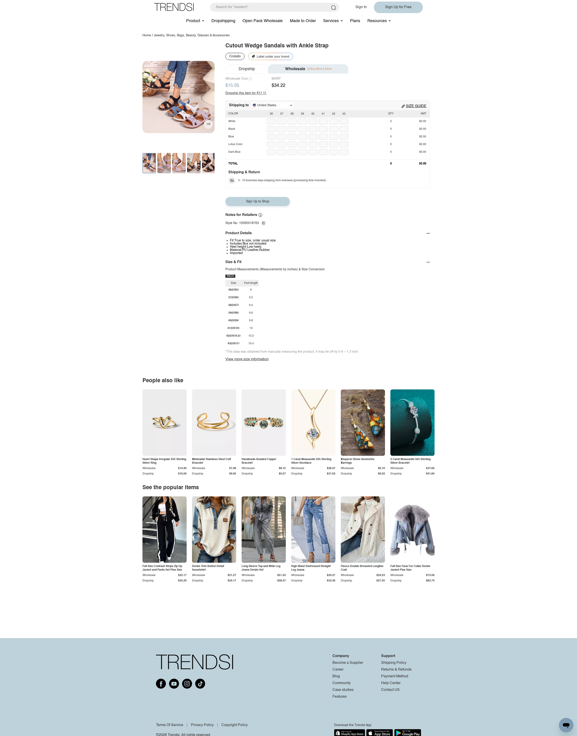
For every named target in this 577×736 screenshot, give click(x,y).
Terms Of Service (169, 725)
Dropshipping (223, 21)
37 (281, 114)
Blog (336, 676)
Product (193, 21)
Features (339, 697)
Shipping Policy (393, 663)
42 (333, 114)
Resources (377, 21)
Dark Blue (234, 152)
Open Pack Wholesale (263, 21)
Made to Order (303, 21)
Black (231, 129)
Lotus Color (235, 144)
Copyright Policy (234, 725)
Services (331, 21)
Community (341, 683)
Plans (355, 21)
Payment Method (394, 676)
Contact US (390, 690)
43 (344, 114)
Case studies (342, 690)
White (231, 121)
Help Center (391, 683)
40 (312, 114)
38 (292, 114)
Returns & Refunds (396, 669)
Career (337, 669)
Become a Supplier (347, 663)
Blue (231, 136)
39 (302, 114)
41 (323, 114)
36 (271, 114)
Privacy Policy (202, 725)
